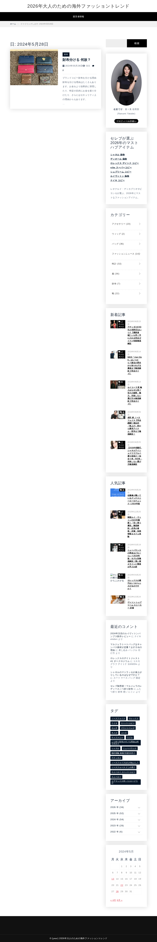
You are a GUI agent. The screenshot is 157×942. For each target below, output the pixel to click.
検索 (136, 43)
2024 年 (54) (117, 819)
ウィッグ (118, 234)
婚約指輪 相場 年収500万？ (123, 753)
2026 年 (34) (117, 807)
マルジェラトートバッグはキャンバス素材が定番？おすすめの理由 (126, 647)
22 (122, 885)
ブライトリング (128, 728)
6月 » (120, 900)
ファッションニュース (125, 254)
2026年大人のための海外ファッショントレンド (78, 6)
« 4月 (113, 900)
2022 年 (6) (116, 831)
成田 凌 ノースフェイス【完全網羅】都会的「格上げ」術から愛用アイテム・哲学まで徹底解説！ (134, 425)
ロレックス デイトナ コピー (124, 163)
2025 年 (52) (117, 813)
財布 (66, 54)
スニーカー (116, 777)
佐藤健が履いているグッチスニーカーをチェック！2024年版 (134, 499)
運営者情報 (78, 16)
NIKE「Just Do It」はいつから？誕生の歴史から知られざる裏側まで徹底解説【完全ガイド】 (135, 365)
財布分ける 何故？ (77, 60)
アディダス (116, 758)
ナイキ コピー (117, 180)
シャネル (115, 748)
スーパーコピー (128, 723)
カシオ (114, 728)
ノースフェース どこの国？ (123, 767)
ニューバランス (130, 748)
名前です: (118, 109)
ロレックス (134, 718)
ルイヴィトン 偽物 (119, 176)
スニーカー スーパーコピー (123, 772)
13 (112, 879)
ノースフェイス (118, 718)
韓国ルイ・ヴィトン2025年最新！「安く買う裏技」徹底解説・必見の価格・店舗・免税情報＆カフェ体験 (134, 527)
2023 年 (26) (117, 825)
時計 (116, 263)
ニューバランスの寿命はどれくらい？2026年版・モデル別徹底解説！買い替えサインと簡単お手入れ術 (134, 558)
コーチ (124, 733)
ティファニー (117, 737)
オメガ (114, 733)
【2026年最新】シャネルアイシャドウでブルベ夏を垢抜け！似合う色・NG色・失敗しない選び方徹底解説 (135, 456)
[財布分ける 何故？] (34, 67)
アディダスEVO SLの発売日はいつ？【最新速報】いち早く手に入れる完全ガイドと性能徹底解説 (135, 335)
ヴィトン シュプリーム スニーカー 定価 (135, 605)
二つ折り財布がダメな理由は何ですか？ (125, 743)
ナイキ (114, 723)
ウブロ (130, 737)
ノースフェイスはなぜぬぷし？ (125, 763)
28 (117, 891)
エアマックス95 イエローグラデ (124, 782)
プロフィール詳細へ (126, 121)
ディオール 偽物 (118, 159)
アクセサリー (120, 224)
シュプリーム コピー (120, 172)
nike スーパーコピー (121, 167)
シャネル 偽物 (117, 154)
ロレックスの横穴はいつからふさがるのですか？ (134, 584)
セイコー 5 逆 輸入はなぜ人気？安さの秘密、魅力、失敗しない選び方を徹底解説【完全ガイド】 (135, 395)
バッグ (117, 244)
